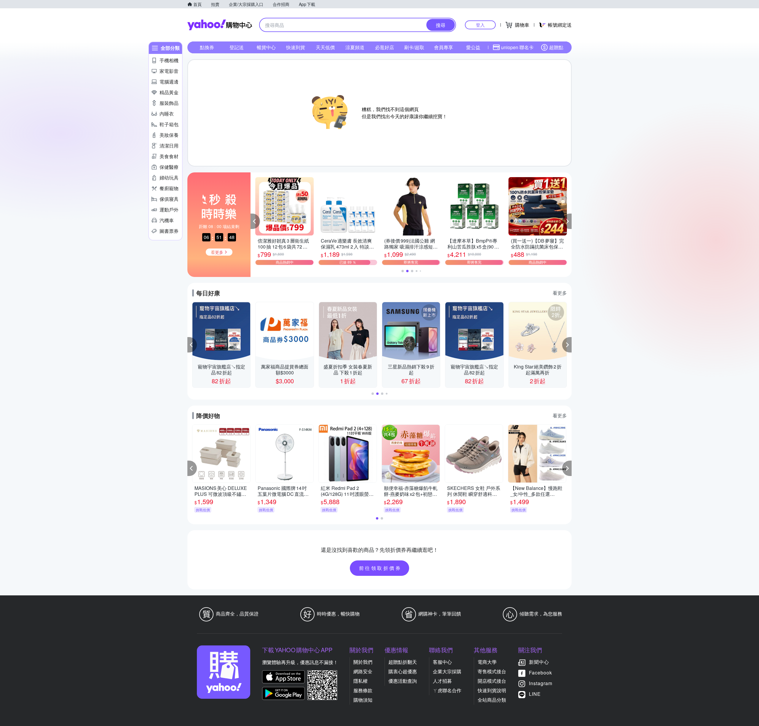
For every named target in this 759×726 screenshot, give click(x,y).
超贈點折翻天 (402, 661)
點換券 (207, 47)
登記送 (236, 47)
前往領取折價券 (380, 568)
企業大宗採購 (447, 671)
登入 (480, 25)
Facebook (540, 672)
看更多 (560, 292)
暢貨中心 (266, 47)
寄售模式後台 (492, 671)
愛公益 (473, 47)
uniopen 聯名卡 (517, 47)
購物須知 (362, 699)
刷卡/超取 (414, 47)
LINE (535, 693)
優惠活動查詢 (402, 680)
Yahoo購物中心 (219, 25)
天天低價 (325, 47)
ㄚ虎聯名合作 (447, 690)
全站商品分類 (492, 699)
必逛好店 (384, 47)
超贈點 (556, 47)
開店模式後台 (492, 680)
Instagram (540, 683)
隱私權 (360, 680)
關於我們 (362, 661)
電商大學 (487, 661)
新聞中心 (539, 661)
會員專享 (443, 47)
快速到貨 (295, 47)
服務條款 (362, 690)
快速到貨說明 (492, 690)
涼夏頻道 (354, 47)
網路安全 (362, 671)
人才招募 (442, 680)
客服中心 (442, 661)
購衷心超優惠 (402, 671)
